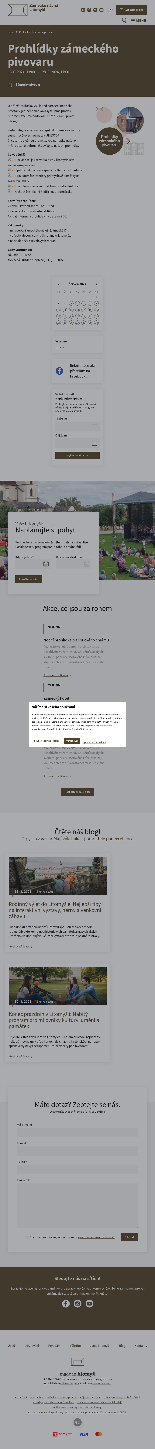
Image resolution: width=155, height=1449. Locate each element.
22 (90, 316)
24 (58, 322)
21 (83, 316)
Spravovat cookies (94, 742)
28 (83, 322)
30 (96, 322)
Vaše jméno (24, 1124)
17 (58, 316)
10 (58, 310)
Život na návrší (44, 891)
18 (65, 316)
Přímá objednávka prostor (62, 1397)
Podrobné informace (81, 729)
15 (90, 310)
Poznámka (24, 1180)
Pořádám (54, 1346)
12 (71, 310)
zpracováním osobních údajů (96, 1237)
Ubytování (32, 1346)
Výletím (75, 1346)
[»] (96, 284)
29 (90, 322)
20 (77, 316)
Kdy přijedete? (24, 557)
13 (77, 310)
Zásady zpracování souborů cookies (53, 1402)
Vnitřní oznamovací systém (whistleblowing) (77, 1407)
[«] (58, 284)
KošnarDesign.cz (69, 1383)
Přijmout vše (72, 740)
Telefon (22, 1161)
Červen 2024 (77, 284)
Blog (122, 1346)
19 (71, 316)
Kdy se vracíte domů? (69, 557)
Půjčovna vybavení (90, 1397)
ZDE (63, 216)
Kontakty (141, 1346)
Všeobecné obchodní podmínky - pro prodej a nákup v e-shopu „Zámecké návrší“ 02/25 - (77, 1412)
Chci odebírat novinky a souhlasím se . (72, 1237)
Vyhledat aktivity (77, 455)
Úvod (11, 32)
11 (65, 310)
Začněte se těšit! (29, 579)
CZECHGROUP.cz (101, 1383)
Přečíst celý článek (19, 946)
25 (65, 322)
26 (71, 322)
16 (96, 310)
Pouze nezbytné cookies (46, 740)
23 (96, 316)
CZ (109, 10)
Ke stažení (21, 1397)
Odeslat (129, 1237)
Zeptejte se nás (134, 9)
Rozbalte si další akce (55, 675)
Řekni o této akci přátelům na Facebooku (83, 370)
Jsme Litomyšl (100, 1346)
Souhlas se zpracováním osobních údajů (99, 1402)
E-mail (22, 1143)
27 (77, 322)
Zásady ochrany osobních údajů (122, 1397)
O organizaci (37, 1397)
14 (83, 310)
